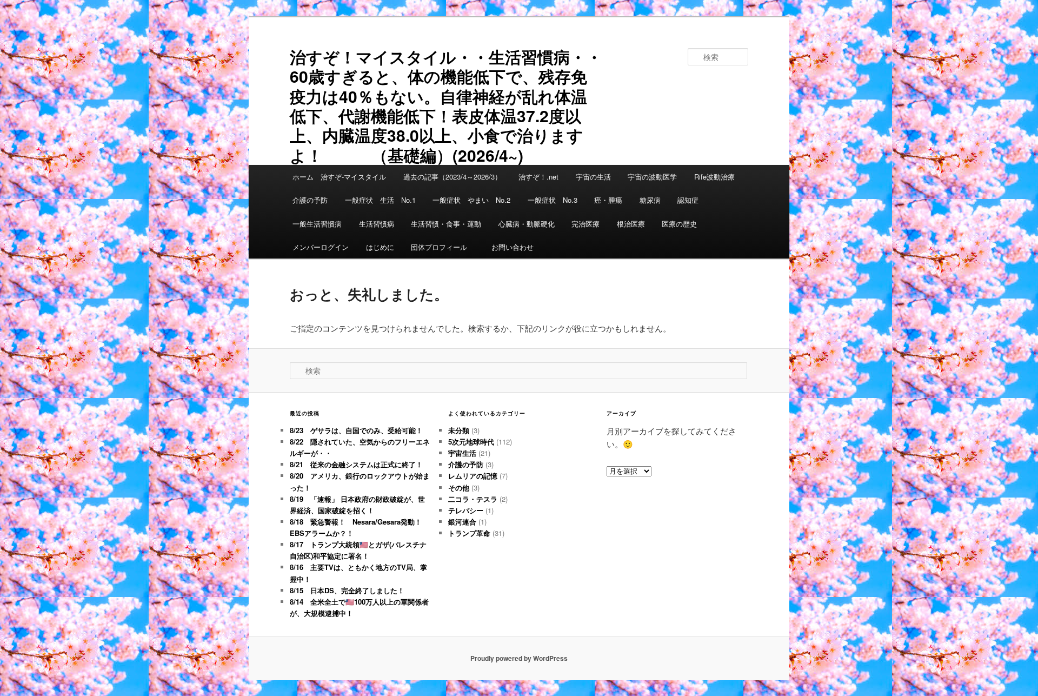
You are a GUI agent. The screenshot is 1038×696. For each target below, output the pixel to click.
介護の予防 (310, 200)
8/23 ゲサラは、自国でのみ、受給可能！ (356, 430)
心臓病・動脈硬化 (526, 223)
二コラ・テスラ (472, 499)
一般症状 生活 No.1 (380, 200)
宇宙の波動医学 (652, 176)
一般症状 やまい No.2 (471, 200)
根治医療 (631, 223)
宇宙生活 (462, 453)
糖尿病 (650, 200)
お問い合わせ (512, 247)
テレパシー (465, 510)
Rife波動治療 (714, 176)
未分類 (458, 430)
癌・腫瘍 (608, 200)
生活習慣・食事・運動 (446, 223)
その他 (458, 487)
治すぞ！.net (538, 176)
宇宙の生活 (593, 176)
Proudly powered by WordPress (519, 658)
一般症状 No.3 (552, 200)
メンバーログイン (320, 247)
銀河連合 (462, 521)
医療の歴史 (679, 223)
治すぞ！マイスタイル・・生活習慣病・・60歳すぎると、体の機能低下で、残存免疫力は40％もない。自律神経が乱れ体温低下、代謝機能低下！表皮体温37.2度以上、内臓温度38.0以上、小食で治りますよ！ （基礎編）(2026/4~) (446, 106)
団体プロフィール (442, 247)
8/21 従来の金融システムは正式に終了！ (356, 464)
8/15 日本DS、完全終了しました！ (347, 590)
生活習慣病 (376, 223)
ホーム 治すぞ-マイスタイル (339, 176)
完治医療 (585, 223)
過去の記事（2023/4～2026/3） (452, 176)
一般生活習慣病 (317, 223)
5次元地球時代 (471, 441)
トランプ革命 (469, 533)
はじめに (380, 247)
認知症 (687, 200)
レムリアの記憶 (472, 475)
